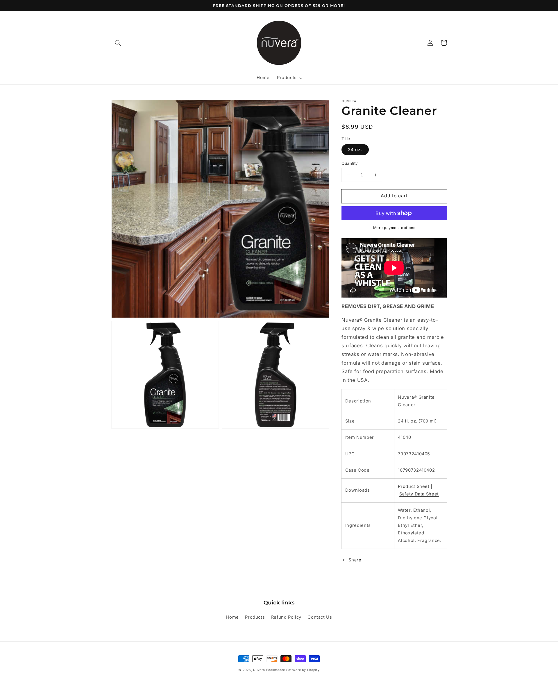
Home (232, 617)
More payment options (394, 227)
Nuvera (259, 670)
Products (255, 617)
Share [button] (354, 560)
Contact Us (319, 617)
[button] (118, 42)
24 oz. (355, 149)
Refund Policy (286, 617)
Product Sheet (413, 486)
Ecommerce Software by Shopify (292, 670)
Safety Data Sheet (419, 494)
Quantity (349, 163)
